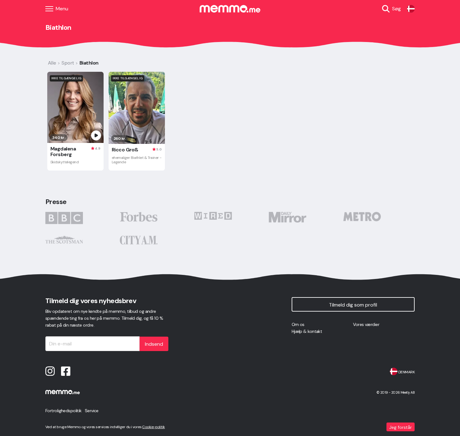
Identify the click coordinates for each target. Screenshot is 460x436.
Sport (67, 63)
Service (92, 410)
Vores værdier (366, 324)
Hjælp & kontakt (307, 331)
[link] (411, 9)
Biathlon (89, 63)
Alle (52, 63)
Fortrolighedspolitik (63, 410)
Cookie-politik (153, 426)
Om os (298, 324)
